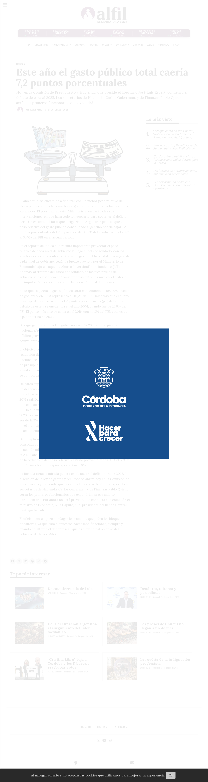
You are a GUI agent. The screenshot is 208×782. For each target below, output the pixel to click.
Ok (171, 775)
